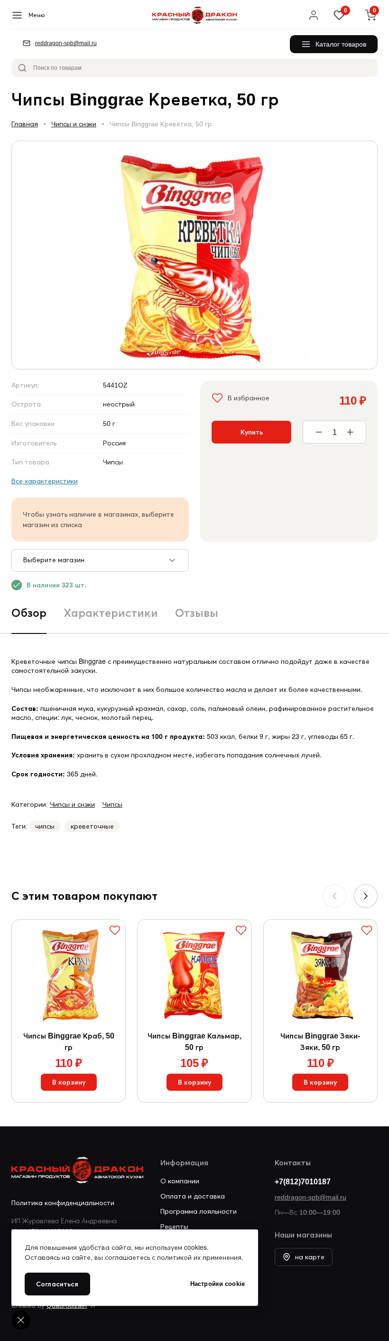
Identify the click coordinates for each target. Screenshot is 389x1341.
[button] (366, 896)
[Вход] (313, 15)
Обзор (28, 613)
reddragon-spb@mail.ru (310, 1197)
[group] (194, 255)
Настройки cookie (217, 1283)
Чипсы (112, 804)
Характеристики (111, 613)
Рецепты (174, 1226)
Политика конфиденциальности (62, 1203)
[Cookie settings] (20, 1320)
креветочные (92, 826)
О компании (179, 1181)
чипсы (45, 826)
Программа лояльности (198, 1211)
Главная (24, 124)
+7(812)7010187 (303, 1181)
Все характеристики (44, 481)
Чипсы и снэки (73, 124)
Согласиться (57, 1284)
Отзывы (196, 613)
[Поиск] (22, 68)
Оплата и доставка (192, 1196)
